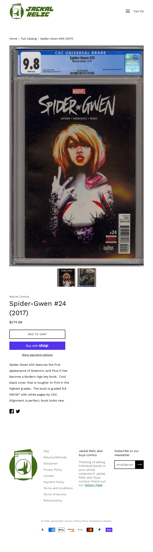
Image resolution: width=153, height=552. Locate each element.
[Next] (134, 156)
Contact (48, 476)
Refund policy (52, 500)
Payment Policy (53, 482)
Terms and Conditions (58, 488)
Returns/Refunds (55, 457)
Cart (139, 11)
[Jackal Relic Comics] (31, 11)
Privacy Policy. (81, 521)
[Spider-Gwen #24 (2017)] (66, 277)
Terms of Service (54, 494)
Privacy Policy (52, 469)
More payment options (37, 355)
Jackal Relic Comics (61, 521)
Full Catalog (29, 38)
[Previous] (18, 156)
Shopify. (107, 521)
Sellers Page (93, 485)
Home (13, 38)
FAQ (46, 451)
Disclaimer (50, 463)
